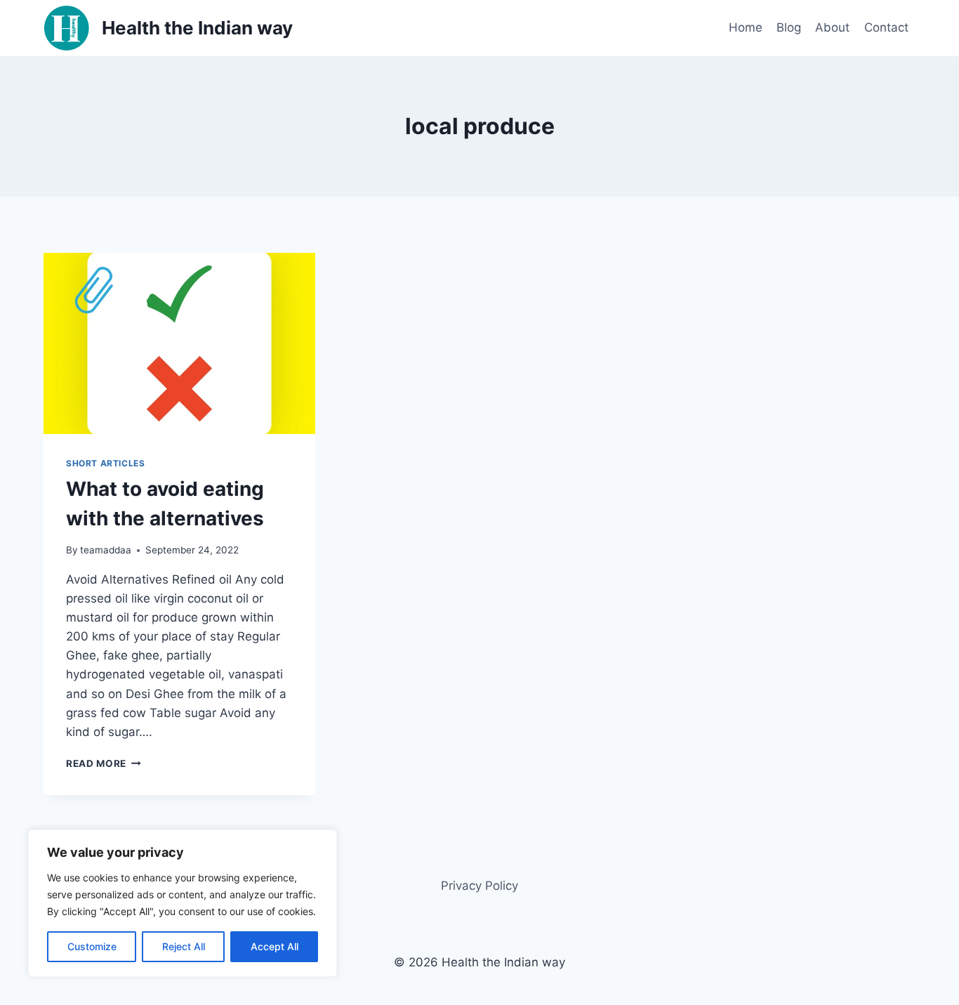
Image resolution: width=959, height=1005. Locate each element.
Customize (92, 946)
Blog (788, 27)
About (832, 27)
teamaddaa (105, 550)
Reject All (183, 946)
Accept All (274, 946)
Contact (886, 27)
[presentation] (179, 343)
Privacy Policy (479, 886)
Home (745, 27)
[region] (182, 903)
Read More (103, 763)
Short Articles (105, 463)
